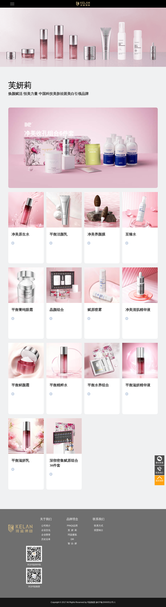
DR (72, 539)
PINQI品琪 (72, 525)
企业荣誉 (45, 534)
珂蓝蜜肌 (72, 534)
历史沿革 (45, 539)
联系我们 (98, 519)
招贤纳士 (98, 530)
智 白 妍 (72, 543)
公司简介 (45, 525)
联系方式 (98, 525)
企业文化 (45, 530)
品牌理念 (72, 519)
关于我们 (46, 519)
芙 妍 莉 (72, 530)
